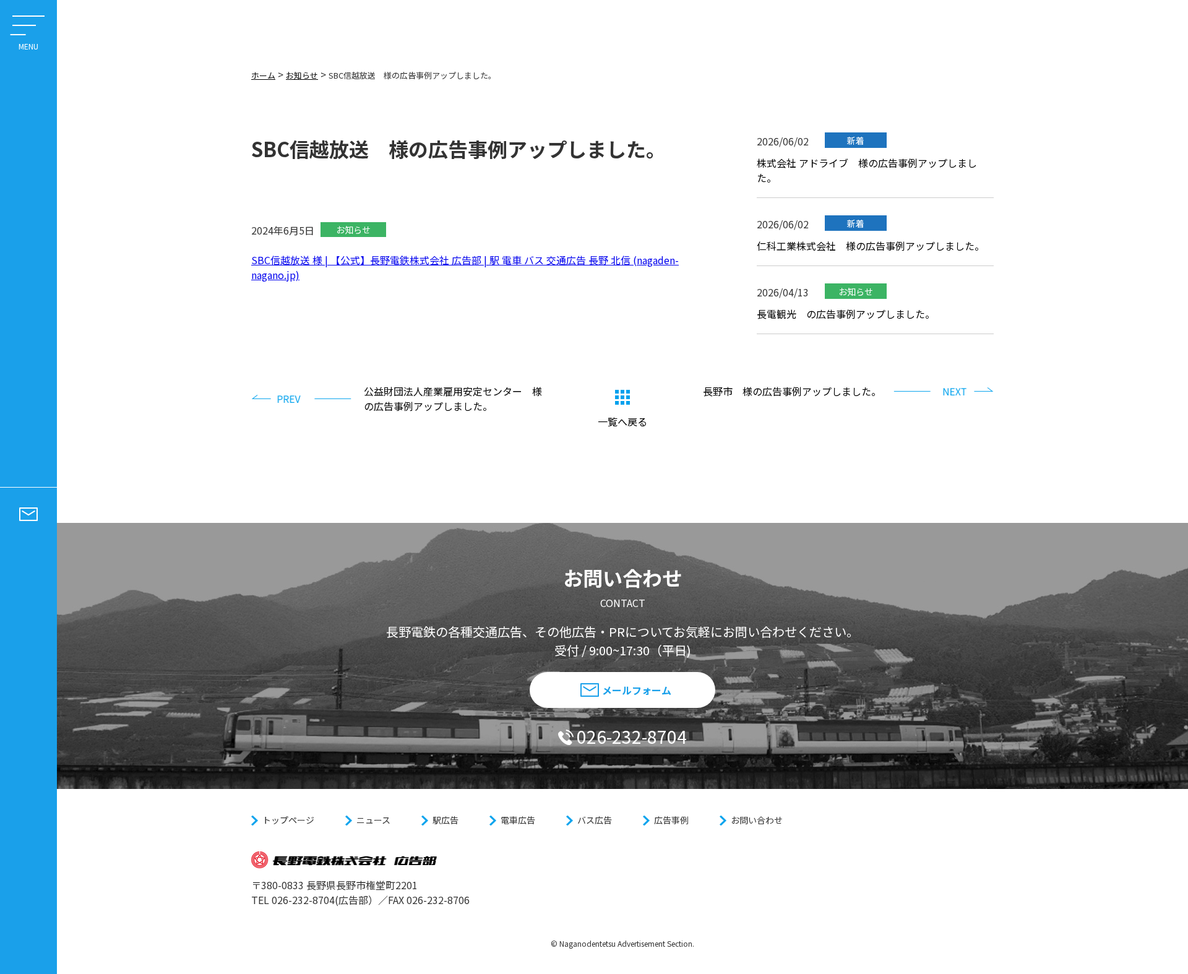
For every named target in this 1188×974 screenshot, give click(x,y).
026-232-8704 (632, 736)
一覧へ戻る (622, 421)
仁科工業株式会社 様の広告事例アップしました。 (870, 245)
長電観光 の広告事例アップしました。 (846, 313)
